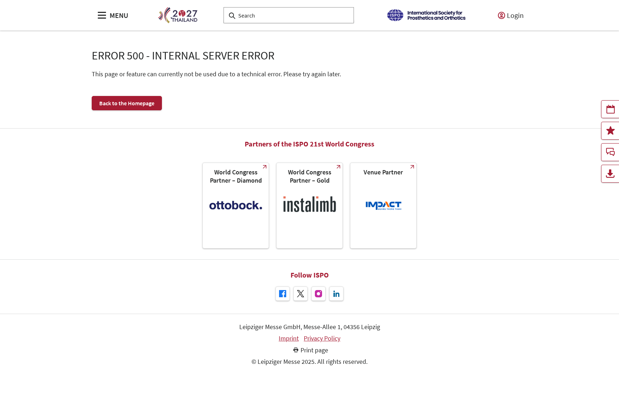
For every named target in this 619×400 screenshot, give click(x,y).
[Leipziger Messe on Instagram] (318, 293)
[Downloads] (610, 174)
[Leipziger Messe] (426, 15)
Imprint (289, 338)
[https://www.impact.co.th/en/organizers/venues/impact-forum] (383, 205)
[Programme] (610, 109)
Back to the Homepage (126, 103)
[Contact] (610, 152)
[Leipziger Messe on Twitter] (300, 293)
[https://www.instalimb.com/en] (309, 205)
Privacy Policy (322, 338)
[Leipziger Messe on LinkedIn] (336, 293)
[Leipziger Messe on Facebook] (282, 293)
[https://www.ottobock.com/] (236, 205)
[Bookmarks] (610, 131)
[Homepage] (177, 15)
